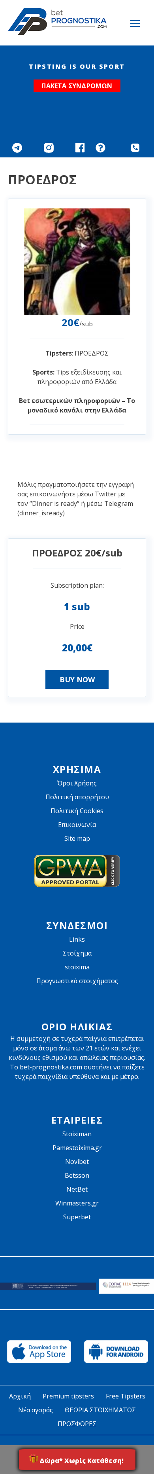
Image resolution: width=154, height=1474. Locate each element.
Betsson (77, 1175)
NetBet (77, 1189)
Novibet (77, 1161)
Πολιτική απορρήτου (77, 797)
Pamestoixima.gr (77, 1147)
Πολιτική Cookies (77, 810)
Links (77, 939)
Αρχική (20, 1396)
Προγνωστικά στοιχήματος (77, 980)
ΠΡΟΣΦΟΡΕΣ (77, 1423)
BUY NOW (77, 679)
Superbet (77, 1217)
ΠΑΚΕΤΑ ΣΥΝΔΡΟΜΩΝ (76, 85)
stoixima (77, 967)
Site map (77, 838)
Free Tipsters (125, 1396)
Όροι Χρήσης (77, 783)
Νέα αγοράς (35, 1410)
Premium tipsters (68, 1396)
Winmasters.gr (77, 1203)
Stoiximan (77, 1134)
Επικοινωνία (77, 824)
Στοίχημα (77, 953)
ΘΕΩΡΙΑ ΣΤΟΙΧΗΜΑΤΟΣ (100, 1410)
